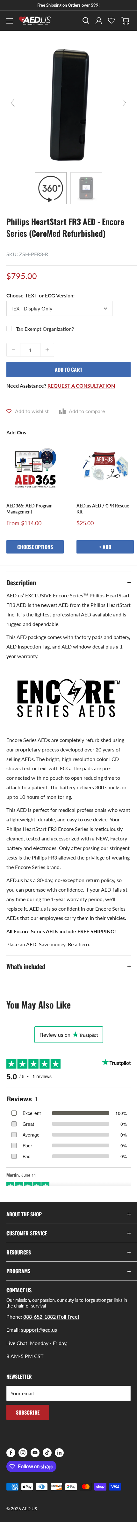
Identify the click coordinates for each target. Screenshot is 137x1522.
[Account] (98, 20)
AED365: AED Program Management (29, 508)
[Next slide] (124, 102)
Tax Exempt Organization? (45, 329)
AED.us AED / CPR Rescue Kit (102, 508)
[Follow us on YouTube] (35, 1452)
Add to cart (68, 369)
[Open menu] (9, 21)
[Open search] (86, 20)
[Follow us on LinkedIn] (59, 1452)
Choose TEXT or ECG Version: (40, 295)
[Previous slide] (12, 102)
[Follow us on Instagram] (22, 1452)
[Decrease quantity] (13, 350)
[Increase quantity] (47, 350)
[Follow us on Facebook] (10, 1452)
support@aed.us (39, 1330)
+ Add (105, 547)
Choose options (35, 547)
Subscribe (28, 1412)
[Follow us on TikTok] (47, 1452)
